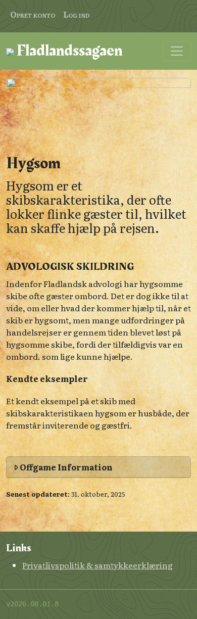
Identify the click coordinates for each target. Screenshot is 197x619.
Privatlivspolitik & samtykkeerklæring (97, 565)
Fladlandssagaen (68, 51)
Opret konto (32, 14)
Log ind (76, 14)
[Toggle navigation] (177, 51)
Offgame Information (65, 467)
